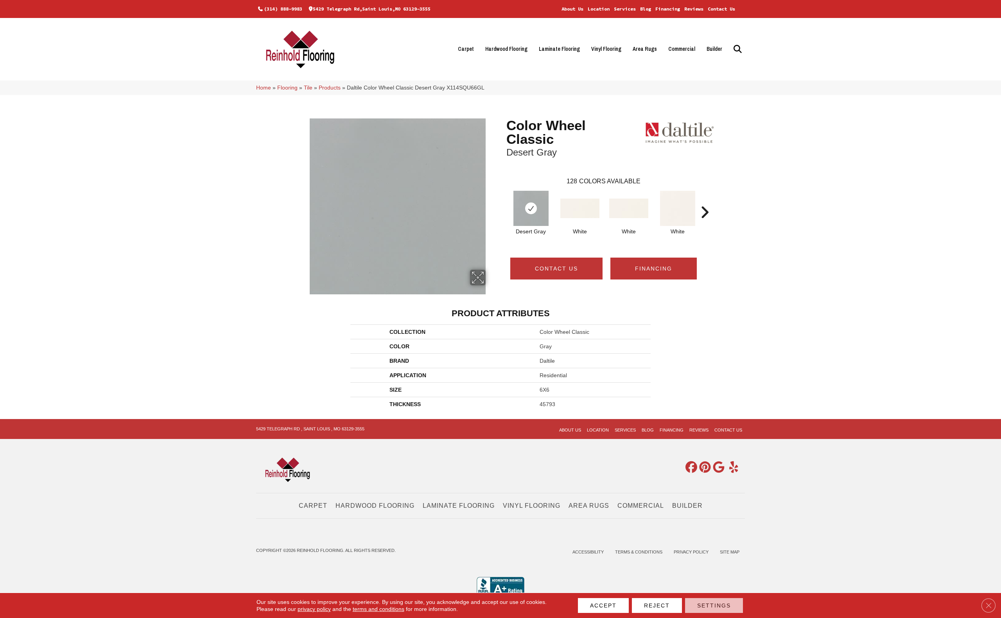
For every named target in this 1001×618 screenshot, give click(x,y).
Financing (667, 9)
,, (372, 9)
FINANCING (653, 268)
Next (704, 200)
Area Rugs (645, 48)
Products (330, 88)
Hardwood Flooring (506, 48)
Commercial (681, 48)
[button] (736, 49)
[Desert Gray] (531, 208)
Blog (645, 9)
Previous (502, 200)
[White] (579, 208)
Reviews (693, 9)
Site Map (729, 552)
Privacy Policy (691, 552)
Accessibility (588, 552)
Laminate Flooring (559, 48)
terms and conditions (378, 609)
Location (599, 9)
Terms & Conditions (638, 552)
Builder (714, 48)
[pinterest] (703, 468)
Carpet (466, 48)
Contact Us (721, 9)
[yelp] (730, 468)
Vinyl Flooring (606, 48)
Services (625, 9)
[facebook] (689, 468)
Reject (657, 605)
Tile (308, 88)
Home (263, 88)
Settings (714, 605)
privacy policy (314, 609)
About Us (572, 9)
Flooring (287, 88)
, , (310, 428)
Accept (603, 605)
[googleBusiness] (717, 468)
